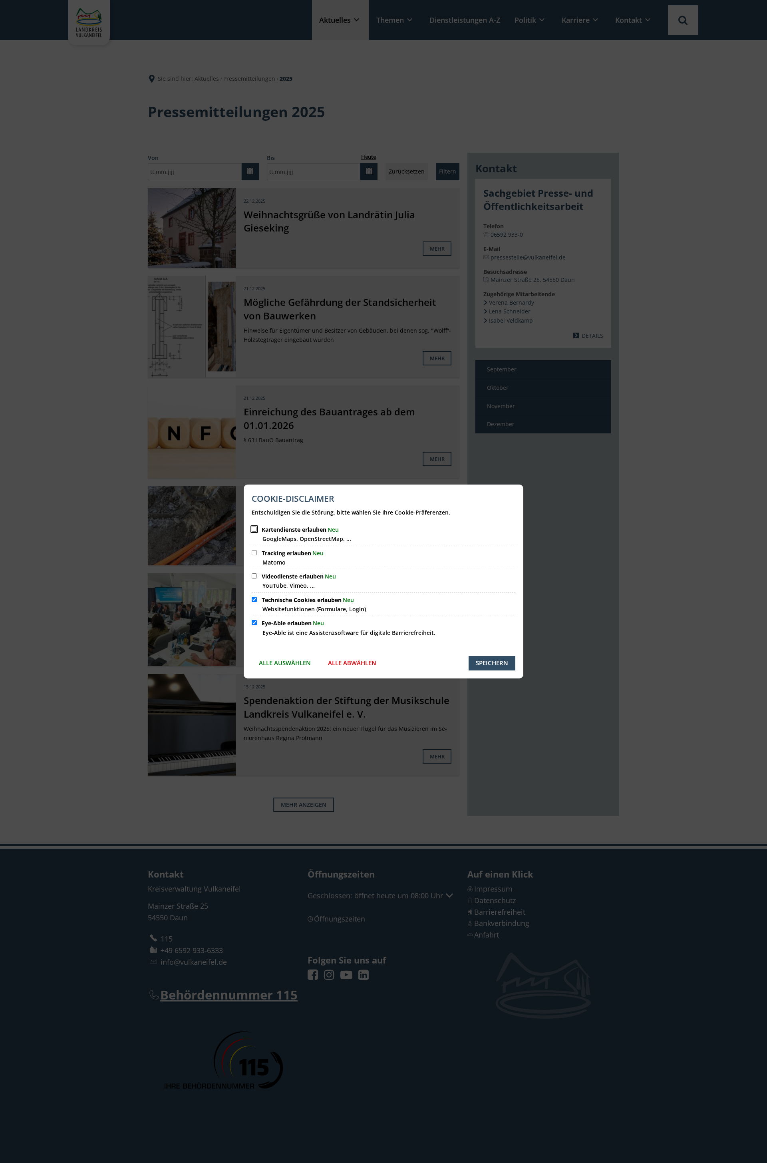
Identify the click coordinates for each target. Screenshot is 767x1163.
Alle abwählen (352, 663)
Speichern (492, 663)
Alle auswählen (285, 663)
